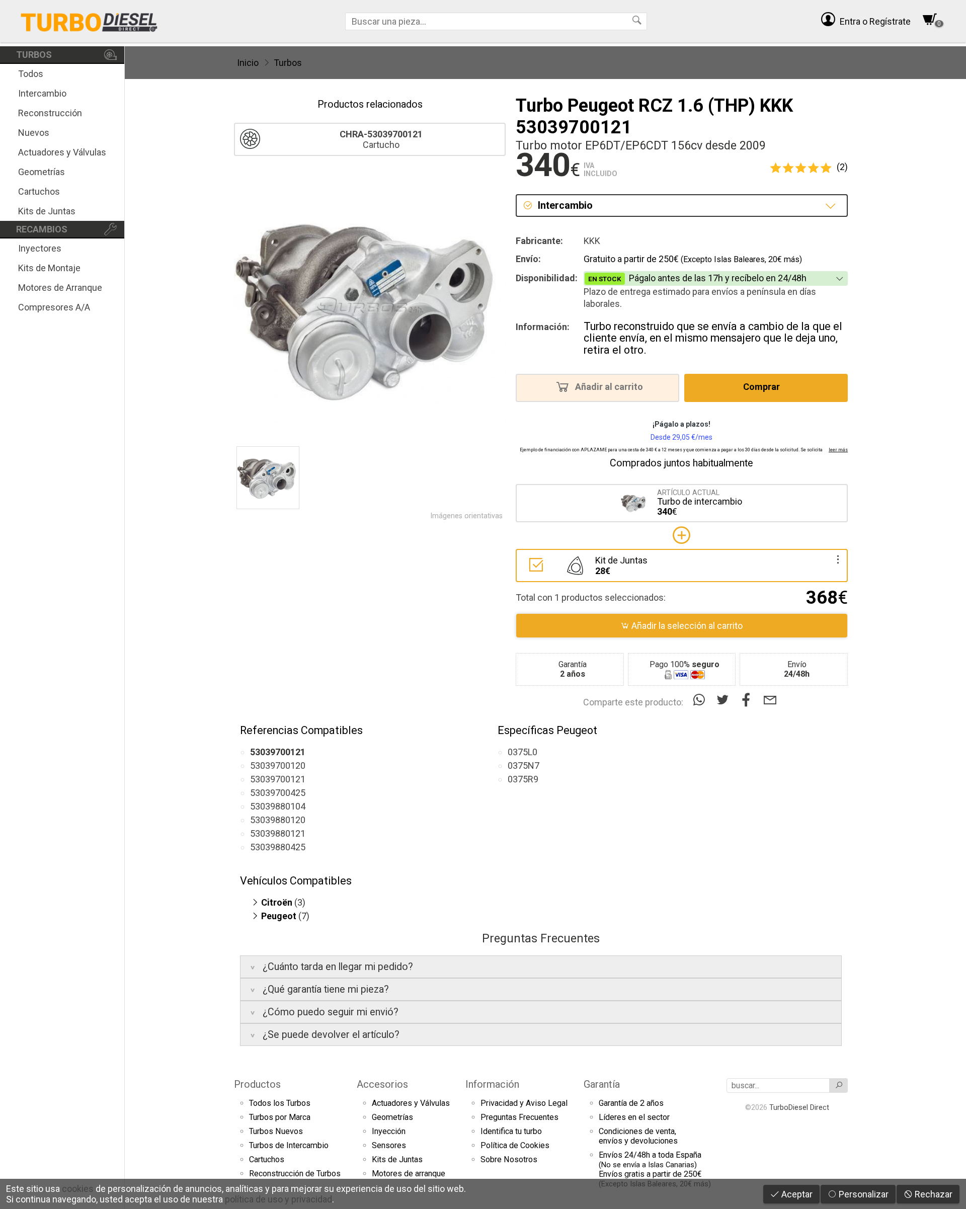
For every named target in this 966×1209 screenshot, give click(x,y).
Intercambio (42, 93)
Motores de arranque (408, 1173)
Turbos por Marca (279, 1117)
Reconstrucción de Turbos (295, 1173)
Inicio (248, 62)
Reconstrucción (50, 113)
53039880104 (277, 806)
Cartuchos (39, 191)
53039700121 (277, 779)
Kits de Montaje (49, 268)
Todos (30, 73)
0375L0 (522, 752)
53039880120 (277, 820)
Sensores (389, 1145)
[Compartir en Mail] (770, 700)
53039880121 (277, 833)
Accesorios (382, 1084)
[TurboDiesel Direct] (89, 21)
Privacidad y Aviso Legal (524, 1103)
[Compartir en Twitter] (725, 700)
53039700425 (277, 792)
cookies (78, 1188)
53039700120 (277, 765)
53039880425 (277, 847)
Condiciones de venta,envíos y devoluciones (638, 1136)
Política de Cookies (514, 1145)
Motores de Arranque (60, 287)
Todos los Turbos (279, 1103)
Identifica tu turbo (511, 1131)
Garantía (602, 1084)
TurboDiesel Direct (799, 1107)
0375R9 (523, 779)
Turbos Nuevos (276, 1131)
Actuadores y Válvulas (62, 152)
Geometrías (41, 172)
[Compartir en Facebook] (748, 700)
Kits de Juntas (46, 211)
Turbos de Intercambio (289, 1145)
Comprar (762, 387)
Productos (257, 1084)
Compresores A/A (54, 307)
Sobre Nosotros (508, 1159)
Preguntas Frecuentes (519, 1117)
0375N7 (523, 765)
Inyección (389, 1131)
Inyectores (39, 248)
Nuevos (33, 132)
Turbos (288, 62)
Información (492, 1084)
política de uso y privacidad (278, 1199)
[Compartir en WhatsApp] (701, 700)
